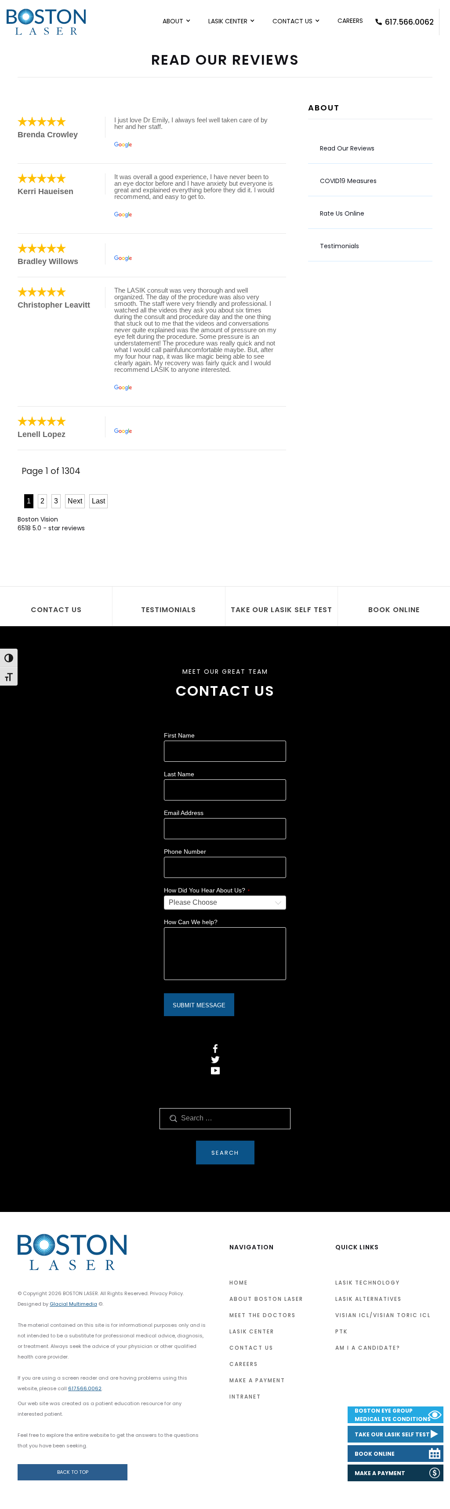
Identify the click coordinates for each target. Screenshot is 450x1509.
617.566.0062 (409, 22)
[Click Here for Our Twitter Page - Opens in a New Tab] (215, 1059)
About (173, 21)
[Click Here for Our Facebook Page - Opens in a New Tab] (215, 1048)
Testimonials (339, 246)
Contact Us (292, 21)
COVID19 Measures (348, 180)
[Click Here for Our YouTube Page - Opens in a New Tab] (215, 1070)
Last (98, 501)
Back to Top (72, 1472)
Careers (350, 20)
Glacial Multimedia (73, 1303)
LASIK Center (227, 21)
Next (75, 501)
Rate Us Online (342, 213)
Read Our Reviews (347, 148)
